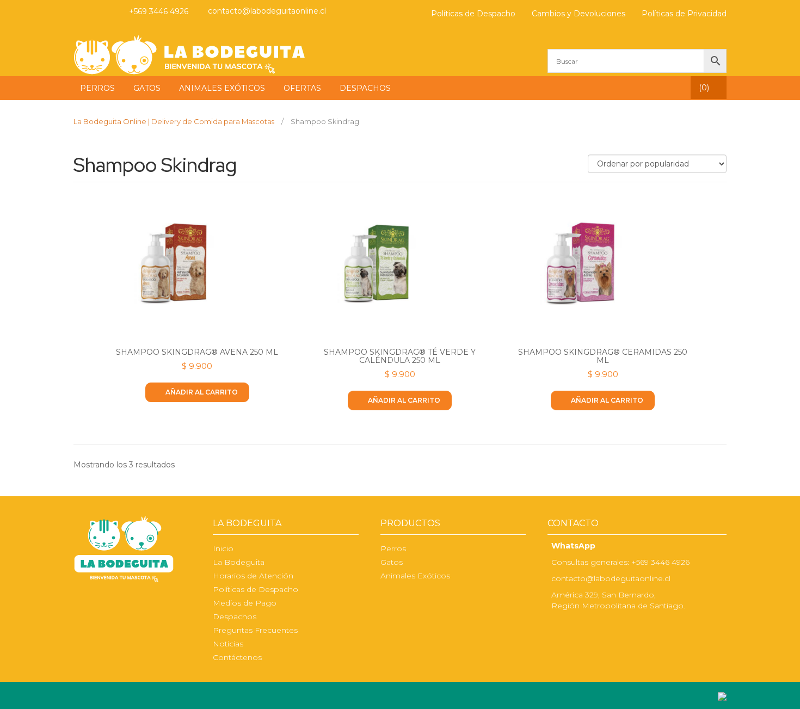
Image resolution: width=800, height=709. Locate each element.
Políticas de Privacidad (684, 14)
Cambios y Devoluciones (578, 14)
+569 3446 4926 (158, 11)
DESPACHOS (365, 88)
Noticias (228, 644)
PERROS (97, 88)
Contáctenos (237, 657)
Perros (393, 548)
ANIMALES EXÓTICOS (222, 88)
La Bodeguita (238, 562)
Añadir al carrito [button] (201, 392)
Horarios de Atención (253, 576)
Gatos (391, 562)
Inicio (223, 548)
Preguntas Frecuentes (255, 630)
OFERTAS (302, 88)
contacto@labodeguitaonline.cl (267, 11)
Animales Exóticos (415, 576)
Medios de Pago (244, 603)
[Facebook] (80, 11)
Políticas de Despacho (473, 14)
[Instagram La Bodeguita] (101, 11)
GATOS (147, 88)
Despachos (234, 616)
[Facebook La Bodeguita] (554, 628)
